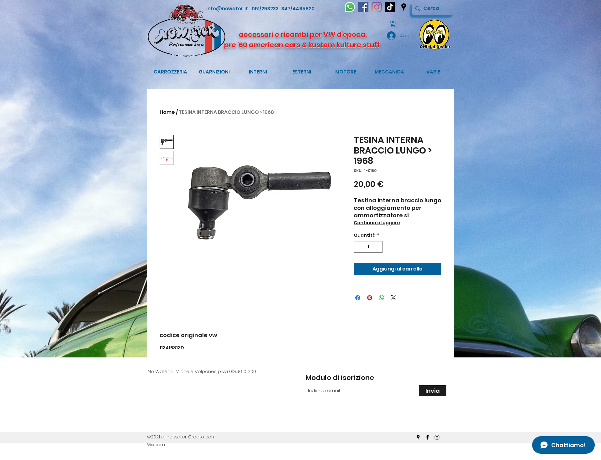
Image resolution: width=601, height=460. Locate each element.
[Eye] (434, 34)
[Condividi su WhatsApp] (381, 297)
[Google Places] (403, 7)
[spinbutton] (368, 246)
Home (167, 112)
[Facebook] (363, 7)
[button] (393, 24)
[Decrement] (358, 246)
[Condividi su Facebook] (358, 297)
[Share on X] (393, 297)
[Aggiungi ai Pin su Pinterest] (369, 297)
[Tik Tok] (390, 7)
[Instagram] (377, 7)
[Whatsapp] (350, 7)
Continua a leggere (377, 223)
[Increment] (378, 246)
